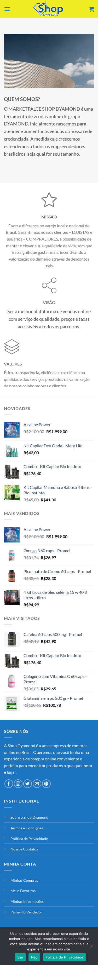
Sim (20, 957)
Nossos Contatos (24, 849)
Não (34, 957)
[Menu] (7, 9)
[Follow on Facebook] (8, 783)
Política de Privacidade (29, 838)
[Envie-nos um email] (37, 783)
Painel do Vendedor (26, 912)
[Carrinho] (91, 9)
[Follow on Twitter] (27, 783)
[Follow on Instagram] (18, 783)
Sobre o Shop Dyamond (29, 817)
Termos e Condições (26, 828)
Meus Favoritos (23, 890)
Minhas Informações (27, 901)
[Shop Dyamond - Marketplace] (49, 9)
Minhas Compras (24, 880)
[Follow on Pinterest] (46, 783)
